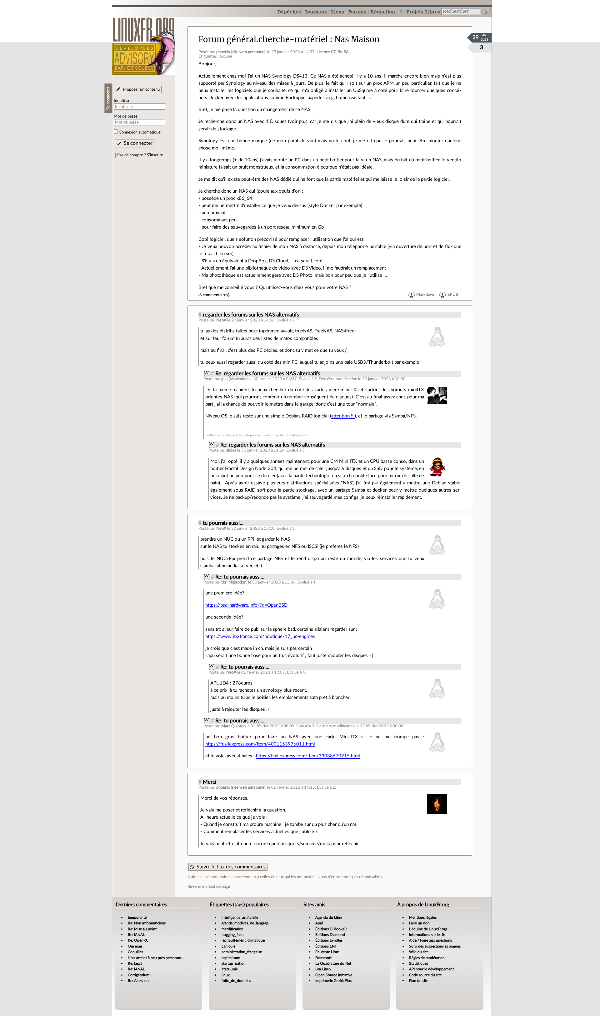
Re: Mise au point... (143, 929)
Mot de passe (126, 116)
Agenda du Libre (328, 917)
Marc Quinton (233, 726)
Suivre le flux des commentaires (231, 866)
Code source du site (425, 975)
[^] (206, 373)
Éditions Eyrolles (328, 940)
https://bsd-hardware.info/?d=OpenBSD (246, 605)
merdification (232, 929)
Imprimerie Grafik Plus (333, 981)
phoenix (223, 52)
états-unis (230, 969)
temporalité (137, 917)
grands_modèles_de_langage (245, 923)
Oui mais (135, 946)
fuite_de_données (236, 981)
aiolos (231, 450)
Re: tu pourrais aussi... (239, 576)
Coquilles (135, 952)
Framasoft (323, 958)
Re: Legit (135, 963)
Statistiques (418, 963)
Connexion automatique (140, 132)
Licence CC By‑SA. (333, 52)
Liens (337, 11)
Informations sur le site (427, 935)
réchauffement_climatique (243, 940)
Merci (209, 782)
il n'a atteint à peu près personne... (156, 958)
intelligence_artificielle (240, 917)
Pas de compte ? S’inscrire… (141, 155)
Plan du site (418, 981)
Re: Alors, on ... (140, 981)
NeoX (221, 320)
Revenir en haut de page (209, 886)
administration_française (242, 952)
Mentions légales (423, 917)
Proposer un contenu (141, 89)
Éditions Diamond (330, 935)
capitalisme (231, 958)
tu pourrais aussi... (223, 523)
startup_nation (234, 963)
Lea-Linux (323, 969)
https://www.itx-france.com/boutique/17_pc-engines (260, 636)
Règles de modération (427, 958)
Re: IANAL (136, 935)
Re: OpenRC (138, 940)
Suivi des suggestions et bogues (435, 946)
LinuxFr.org (143, 43)
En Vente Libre (327, 952)
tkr (224, 582)
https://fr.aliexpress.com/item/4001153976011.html (260, 744)
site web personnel (248, 52)
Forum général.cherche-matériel (263, 39)
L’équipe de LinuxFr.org (428, 929)
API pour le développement (431, 969)
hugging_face (232, 935)
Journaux (316, 11)
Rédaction (382, 11)
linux (226, 975)
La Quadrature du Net (333, 963)
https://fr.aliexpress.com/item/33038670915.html (308, 756)
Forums (357, 11)
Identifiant (123, 101)
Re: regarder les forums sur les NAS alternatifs (267, 373)
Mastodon (239, 379)
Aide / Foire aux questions (430, 940)
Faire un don (419, 923)
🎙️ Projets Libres (419, 11)
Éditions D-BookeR (331, 929)
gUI (224, 379)
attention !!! (343, 416)
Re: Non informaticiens (147, 923)
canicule (228, 946)
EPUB (453, 295)
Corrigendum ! (139, 975)
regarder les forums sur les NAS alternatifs (251, 314)
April (319, 923)
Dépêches (289, 11)
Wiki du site (418, 952)
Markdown (425, 295)
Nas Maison (357, 39)
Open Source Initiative (333, 975)
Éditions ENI (325, 946)
